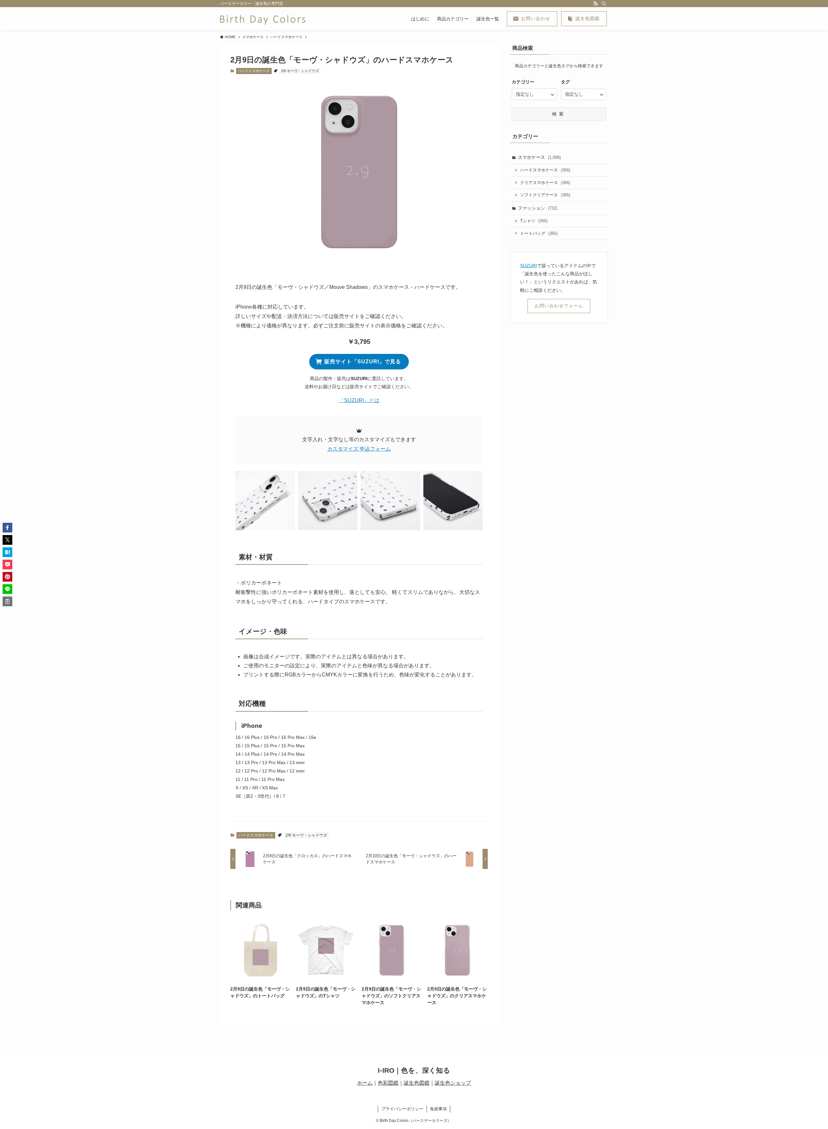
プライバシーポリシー (402, 1108)
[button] (265, 501)
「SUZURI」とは (359, 400)
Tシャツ (534, 220)
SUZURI (528, 265)
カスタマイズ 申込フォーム (359, 449)
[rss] (595, 3)
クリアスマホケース (545, 182)
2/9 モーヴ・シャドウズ (300, 71)
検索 (559, 113)
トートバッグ (539, 233)
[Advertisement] (558, 432)
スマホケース (539, 157)
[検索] (604, 3)
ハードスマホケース (254, 71)
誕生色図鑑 (417, 1083)
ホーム (365, 1083)
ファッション (537, 208)
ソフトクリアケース (545, 194)
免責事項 (438, 1108)
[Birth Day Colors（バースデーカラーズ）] (263, 18)
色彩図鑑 (388, 1083)
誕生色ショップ (453, 1083)
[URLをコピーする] (7, 601)
